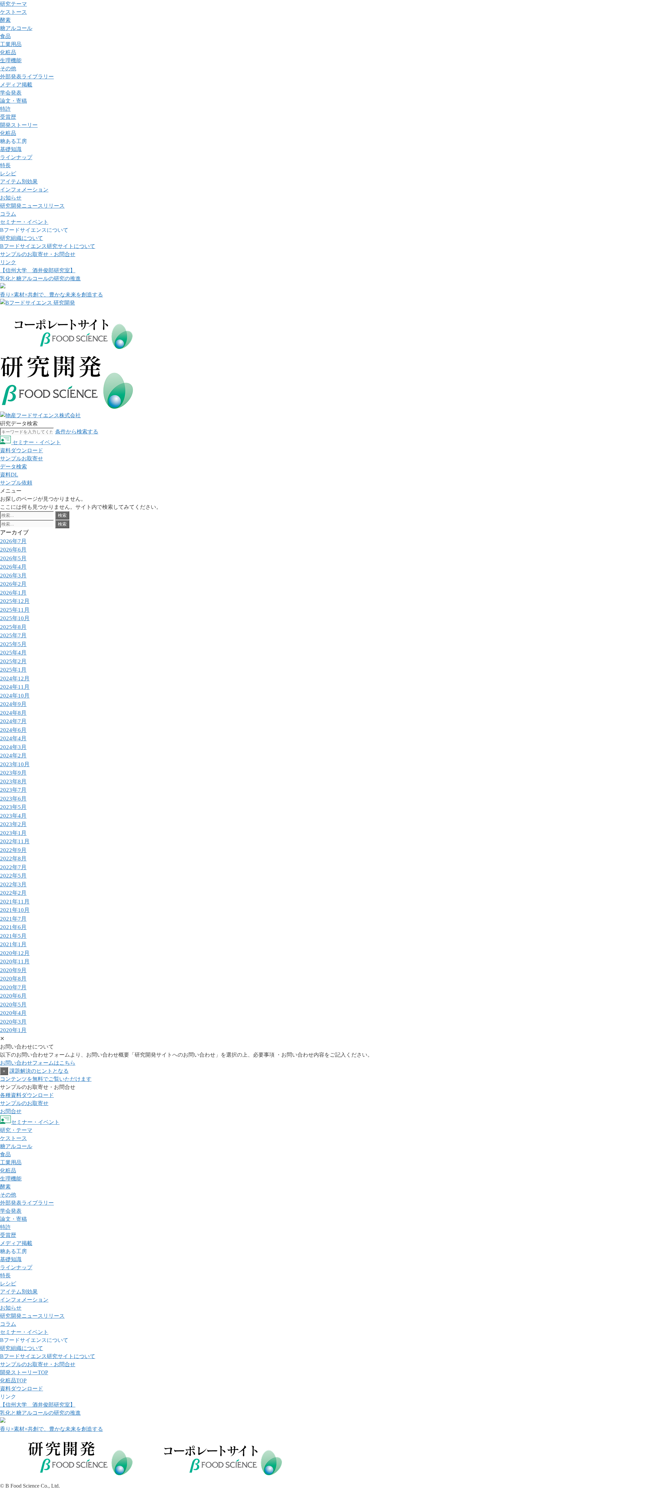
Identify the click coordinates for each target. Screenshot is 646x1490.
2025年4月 (13, 652)
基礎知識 (11, 149)
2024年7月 (13, 721)
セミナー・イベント (24, 222)
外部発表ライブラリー (27, 76)
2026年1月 (13, 593)
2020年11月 (15, 961)
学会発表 (11, 93)
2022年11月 (15, 841)
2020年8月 (13, 978)
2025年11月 (15, 610)
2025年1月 (13, 670)
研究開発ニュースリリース (32, 206)
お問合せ (11, 1111)
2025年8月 (13, 627)
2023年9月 (13, 773)
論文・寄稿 (13, 101)
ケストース (13, 12)
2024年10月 (15, 696)
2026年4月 (13, 567)
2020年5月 (13, 1004)
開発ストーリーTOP (24, 1372)
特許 (5, 109)
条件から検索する (76, 431)
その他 (8, 68)
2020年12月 (15, 953)
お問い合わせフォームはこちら (37, 1063)
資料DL (9, 474)
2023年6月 (13, 798)
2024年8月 (13, 713)
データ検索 (13, 466)
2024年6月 (13, 730)
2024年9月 (13, 704)
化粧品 (8, 52)
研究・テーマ (16, 1130)
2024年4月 (13, 738)
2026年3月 (13, 575)
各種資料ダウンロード (27, 1095)
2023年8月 (13, 781)
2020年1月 (13, 1030)
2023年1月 (13, 833)
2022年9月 (13, 850)
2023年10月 (15, 764)
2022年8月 (13, 858)
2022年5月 (13, 876)
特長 (5, 165)
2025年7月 (13, 635)
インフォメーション (24, 189)
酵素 (5, 20)
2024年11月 (15, 687)
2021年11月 (15, 901)
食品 (5, 36)
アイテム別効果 (19, 181)
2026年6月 (13, 549)
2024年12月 (15, 678)
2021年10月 (15, 910)
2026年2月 (13, 584)
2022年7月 (13, 867)
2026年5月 (13, 558)
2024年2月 (13, 755)
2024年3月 (13, 747)
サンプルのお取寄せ (24, 1103)
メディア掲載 (16, 84)
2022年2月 (13, 893)
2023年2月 (13, 824)
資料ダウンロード (21, 450)
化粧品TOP (13, 1380)
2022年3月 (13, 884)
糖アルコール (16, 28)
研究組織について (21, 238)
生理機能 (11, 60)
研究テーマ (13, 4)
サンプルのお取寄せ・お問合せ (37, 254)
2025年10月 (15, 618)
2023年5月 (13, 807)
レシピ (8, 173)
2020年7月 (13, 987)
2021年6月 (13, 927)
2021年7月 (13, 919)
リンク (8, 262)
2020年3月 (13, 1022)
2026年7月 (13, 541)
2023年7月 (13, 790)
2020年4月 (13, 1013)
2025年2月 (13, 661)
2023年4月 (13, 816)
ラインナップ (16, 157)
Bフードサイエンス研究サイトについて (47, 246)
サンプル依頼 (16, 483)
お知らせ (11, 198)
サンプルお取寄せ (21, 458)
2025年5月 (13, 644)
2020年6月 (13, 996)
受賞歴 (8, 117)
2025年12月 (15, 601)
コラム (8, 214)
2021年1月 (13, 944)
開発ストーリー (19, 125)
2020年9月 (13, 970)
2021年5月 (13, 936)
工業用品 (11, 44)
